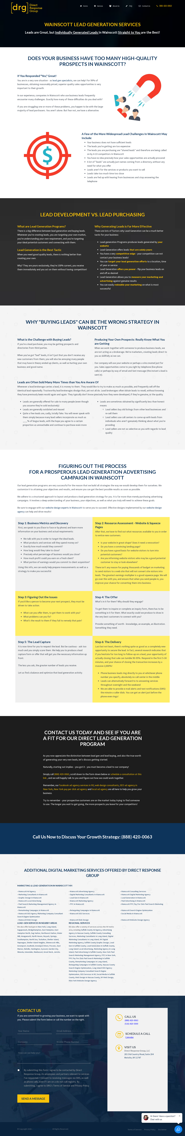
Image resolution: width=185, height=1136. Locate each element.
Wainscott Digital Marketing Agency (135, 894)
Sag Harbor (35, 933)
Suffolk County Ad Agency (91, 930)
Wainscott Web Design (27, 920)
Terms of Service (61, 1085)
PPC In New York (108, 955)
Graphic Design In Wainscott (29, 898)
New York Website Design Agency (83, 980)
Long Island (51, 927)
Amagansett (26, 936)
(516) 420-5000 (131, 1023)
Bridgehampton (34, 930)
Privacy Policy (82, 1085)
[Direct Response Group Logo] (26, 7)
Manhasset (38, 952)
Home (85, 6)
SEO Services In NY (88, 974)
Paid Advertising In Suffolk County (88, 952)
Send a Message (33, 1098)
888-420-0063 (165, 5)
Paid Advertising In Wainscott (133, 901)
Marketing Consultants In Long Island (92, 936)
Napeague (21, 942)
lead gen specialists (62, 80)
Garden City (53, 949)
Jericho (57, 952)
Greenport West (41, 946)
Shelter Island (53, 939)
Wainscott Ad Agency (27, 891)
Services (99, 6)
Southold (30, 946)
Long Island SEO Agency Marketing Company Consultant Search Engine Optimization (90, 971)
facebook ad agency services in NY (76, 785)
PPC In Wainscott (77, 904)
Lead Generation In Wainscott (133, 898)
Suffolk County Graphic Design (96, 942)
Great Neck (48, 952)
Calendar (129, 1037)
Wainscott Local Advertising (29, 901)
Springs (53, 936)
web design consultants (107, 785)
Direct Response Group (42, 1129)
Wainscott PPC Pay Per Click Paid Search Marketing (142, 904)
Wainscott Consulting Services (133, 891)
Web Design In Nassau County (87, 977)
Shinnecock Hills (52, 942)
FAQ (130, 6)
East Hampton (48, 930)
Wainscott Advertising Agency (82, 891)
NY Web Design (107, 977)
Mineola (20, 952)
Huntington (35, 949)
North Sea (33, 939)
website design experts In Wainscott (63, 507)
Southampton (22, 939)
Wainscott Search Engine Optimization (136, 910)
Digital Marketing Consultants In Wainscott (87, 894)
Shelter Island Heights (36, 942)
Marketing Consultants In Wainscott (32, 894)
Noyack (46, 936)
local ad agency (100, 789)
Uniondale (29, 952)
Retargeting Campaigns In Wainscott (85, 910)
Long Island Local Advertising (81, 949)
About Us (115, 6)
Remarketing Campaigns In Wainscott (33, 910)
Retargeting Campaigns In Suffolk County (85, 964)
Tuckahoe (42, 939)
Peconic (52, 946)
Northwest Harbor (48, 933)
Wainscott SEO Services (80, 913)
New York (42, 927)
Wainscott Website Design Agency (135, 920)
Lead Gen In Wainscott (79, 898)
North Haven (37, 936)
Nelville (27, 949)
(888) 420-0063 (61, 774)
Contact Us (145, 6)
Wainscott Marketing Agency (81, 901)
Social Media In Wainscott (131, 913)
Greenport (21, 946)
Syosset (44, 949)
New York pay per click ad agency (70, 789)
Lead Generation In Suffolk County (100, 946)
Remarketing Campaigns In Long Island (91, 961)
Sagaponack (22, 930)
